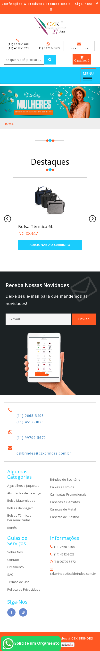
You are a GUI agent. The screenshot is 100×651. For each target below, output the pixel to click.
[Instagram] (51, 9)
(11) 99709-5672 (49, 48)
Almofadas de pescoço (24, 493)
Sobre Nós (15, 552)
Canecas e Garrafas (65, 502)
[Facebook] (97, 4)
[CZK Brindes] (50, 26)
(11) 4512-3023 (18, 48)
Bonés (12, 527)
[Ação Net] (67, 644)
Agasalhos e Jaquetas (23, 485)
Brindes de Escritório (65, 479)
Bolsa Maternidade (21, 500)
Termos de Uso (18, 582)
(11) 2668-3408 (18, 44)
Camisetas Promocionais (68, 494)
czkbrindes (79, 48)
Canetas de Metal (63, 509)
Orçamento (15, 567)
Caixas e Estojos (62, 487)
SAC (10, 574)
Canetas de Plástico (64, 517)
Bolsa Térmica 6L (35, 226)
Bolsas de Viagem (20, 508)
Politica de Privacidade (24, 589)
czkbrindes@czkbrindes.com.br (44, 453)
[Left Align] (50, 60)
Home (9, 123)
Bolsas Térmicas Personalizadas (19, 517)
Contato (13, 559)
